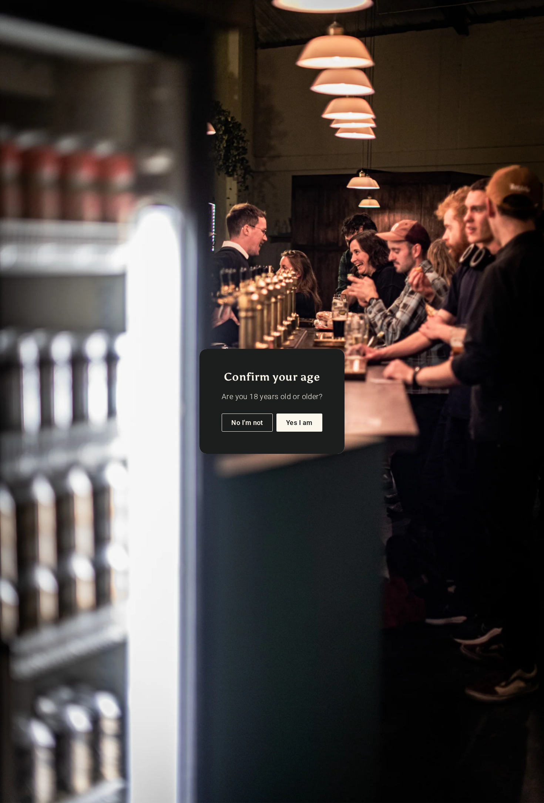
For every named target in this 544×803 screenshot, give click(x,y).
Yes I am (299, 422)
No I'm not (247, 422)
